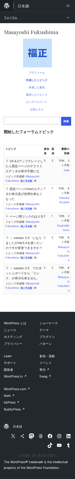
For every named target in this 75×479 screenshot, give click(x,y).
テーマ (44, 330)
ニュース (10, 330)
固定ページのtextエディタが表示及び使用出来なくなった (24, 194)
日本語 (17, 426)
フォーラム (10, 17)
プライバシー (13, 344)
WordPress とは (15, 323)
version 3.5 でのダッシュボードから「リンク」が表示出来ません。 (24, 273)
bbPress (11, 402)
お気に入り (36, 109)
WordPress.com (17, 389)
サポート (10, 363)
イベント (45, 363)
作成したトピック (37, 80)
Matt (9, 396)
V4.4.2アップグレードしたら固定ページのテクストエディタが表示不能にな (24, 166)
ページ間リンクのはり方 (26, 216)
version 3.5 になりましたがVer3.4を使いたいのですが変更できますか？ (24, 243)
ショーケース (48, 323)
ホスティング (13, 337)
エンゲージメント (37, 101)
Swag (45, 376)
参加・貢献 (47, 356)
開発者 (8, 370)
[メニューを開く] (69, 5)
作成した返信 (37, 87)
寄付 (44, 370)
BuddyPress (14, 409)
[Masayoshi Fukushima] (37, 54)
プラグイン (47, 337)
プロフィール (37, 72)
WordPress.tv (15, 376)
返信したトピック (37, 94)
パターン (45, 344)
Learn (8, 356)
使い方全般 (26, 180)
